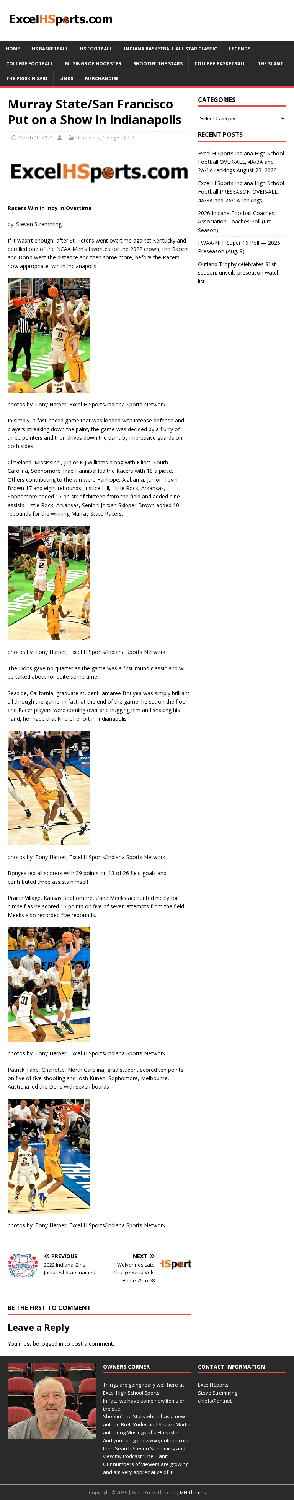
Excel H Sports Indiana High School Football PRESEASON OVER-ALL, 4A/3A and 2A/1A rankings (241, 192)
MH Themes (193, 1492)
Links (66, 78)
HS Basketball (50, 48)
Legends (239, 48)
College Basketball (220, 63)
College (110, 137)
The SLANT (270, 63)
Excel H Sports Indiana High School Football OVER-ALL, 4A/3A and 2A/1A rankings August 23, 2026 (241, 162)
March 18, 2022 (35, 137)
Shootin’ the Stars (158, 63)
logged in (52, 1343)
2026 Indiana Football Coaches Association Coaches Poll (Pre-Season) (236, 221)
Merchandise (102, 78)
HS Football (96, 48)
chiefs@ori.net (215, 1400)
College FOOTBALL (29, 63)
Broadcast (88, 137)
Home (13, 48)
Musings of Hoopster (93, 63)
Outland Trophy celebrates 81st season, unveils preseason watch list (239, 273)
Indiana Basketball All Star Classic (170, 48)
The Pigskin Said (26, 78)
